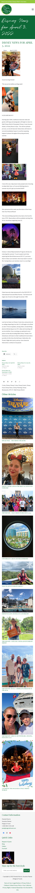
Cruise (4, 385)
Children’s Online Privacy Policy (12, 885)
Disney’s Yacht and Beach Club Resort (15, 614)
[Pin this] (16, 381)
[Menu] (33, 9)
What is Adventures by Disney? (12, 586)
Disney (8, 385)
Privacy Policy (26, 883)
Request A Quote (6, 841)
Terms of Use (8, 883)
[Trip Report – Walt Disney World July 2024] (17, 501)
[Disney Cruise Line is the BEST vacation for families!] (17, 464)
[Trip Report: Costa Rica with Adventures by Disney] (17, 628)
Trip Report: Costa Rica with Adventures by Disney (17, 642)
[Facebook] (3, 833)
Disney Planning (17, 387)
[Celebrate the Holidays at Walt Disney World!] (17, 763)
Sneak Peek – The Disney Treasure (14, 440)
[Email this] (4, 381)
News (5, 50)
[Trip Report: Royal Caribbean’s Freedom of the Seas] (17, 666)
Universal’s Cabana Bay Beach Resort (15, 559)
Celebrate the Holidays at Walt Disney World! (15, 789)
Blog (3, 844)
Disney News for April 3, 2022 (15, 27)
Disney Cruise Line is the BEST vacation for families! (17, 487)
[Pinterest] (10, 833)
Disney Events (22, 385)
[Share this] (8, 381)
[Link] (6, 9)
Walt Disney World (19, 390)
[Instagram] (6, 833)
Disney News (9, 387)
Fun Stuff (4, 848)
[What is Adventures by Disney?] (17, 573)
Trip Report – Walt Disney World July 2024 (16, 513)
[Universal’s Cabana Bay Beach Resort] (17, 536)
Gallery (4, 846)
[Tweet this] (12, 381)
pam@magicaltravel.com (9, 828)
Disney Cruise (14, 385)
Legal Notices (17, 883)
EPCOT (11, 390)
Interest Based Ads (17, 887)
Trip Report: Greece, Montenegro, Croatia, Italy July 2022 (17, 736)
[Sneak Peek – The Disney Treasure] (17, 418)
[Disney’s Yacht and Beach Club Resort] (17, 600)
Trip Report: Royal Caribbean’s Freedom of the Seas (17, 689)
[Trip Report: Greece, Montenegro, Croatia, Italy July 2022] (17, 714)
